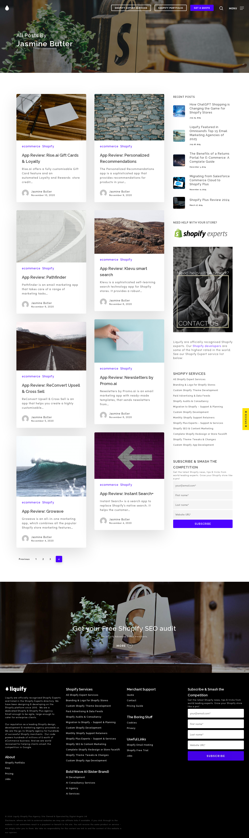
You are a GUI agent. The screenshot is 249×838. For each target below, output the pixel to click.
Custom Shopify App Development (193, 445)
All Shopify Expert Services (189, 379)
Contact (131, 700)
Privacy (131, 728)
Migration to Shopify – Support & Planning (198, 406)
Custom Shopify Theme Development (195, 390)
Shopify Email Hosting (140, 745)
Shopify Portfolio (170, 7)
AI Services (72, 793)
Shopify (48, 146)
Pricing (9, 773)
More (121, 646)
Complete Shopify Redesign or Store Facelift (200, 434)
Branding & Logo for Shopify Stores (194, 385)
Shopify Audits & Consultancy (191, 401)
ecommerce (31, 146)
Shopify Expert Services (131, 7)
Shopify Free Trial (137, 750)
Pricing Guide (135, 706)
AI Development (75, 777)
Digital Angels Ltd (78, 816)
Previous (24, 559)
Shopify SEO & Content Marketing (193, 428)
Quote (130, 695)
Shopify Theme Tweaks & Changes (194, 439)
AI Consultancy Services (80, 783)
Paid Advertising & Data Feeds (191, 396)
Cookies (132, 722)
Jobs (8, 779)
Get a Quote (202, 7)
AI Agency (72, 788)
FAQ (7, 768)
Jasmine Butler (41, 191)
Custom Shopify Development (191, 412)
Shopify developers (207, 346)
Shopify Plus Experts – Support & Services (198, 423)
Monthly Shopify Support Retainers (194, 417)
